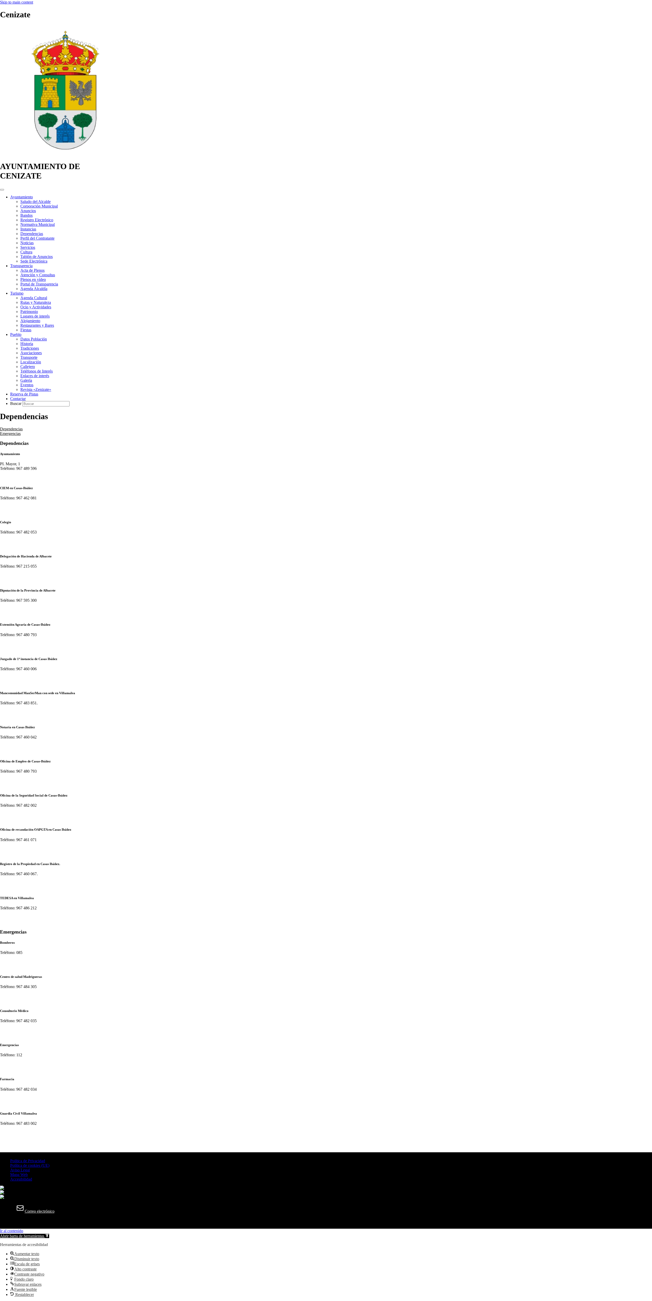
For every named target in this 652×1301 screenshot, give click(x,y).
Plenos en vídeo (33, 279)
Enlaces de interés (34, 376)
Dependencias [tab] (11, 429)
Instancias (28, 229)
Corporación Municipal (39, 206)
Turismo (16, 293)
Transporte (28, 357)
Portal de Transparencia (39, 284)
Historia (26, 343)
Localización (30, 362)
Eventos (26, 385)
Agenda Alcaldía (33, 288)
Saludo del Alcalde (35, 201)
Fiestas (25, 330)
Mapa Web (19, 1174)
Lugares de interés (35, 316)
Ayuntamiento (21, 197)
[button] (24, 1236)
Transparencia (21, 266)
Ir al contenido (11, 1231)
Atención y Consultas (37, 275)
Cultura (26, 252)
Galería (26, 380)
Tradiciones (29, 348)
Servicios (27, 247)
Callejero (27, 366)
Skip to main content (16, 2)
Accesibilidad (21, 1179)
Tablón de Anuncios (36, 256)
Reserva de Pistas (24, 394)
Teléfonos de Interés (36, 371)
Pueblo (15, 334)
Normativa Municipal (37, 224)
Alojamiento (30, 321)
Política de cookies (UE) (29, 1165)
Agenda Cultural (33, 298)
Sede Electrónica (33, 261)
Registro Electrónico (36, 220)
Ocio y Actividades (35, 307)
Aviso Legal (20, 1170)
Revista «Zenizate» (35, 389)
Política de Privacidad (27, 1161)
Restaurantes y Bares (37, 325)
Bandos (26, 215)
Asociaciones (31, 353)
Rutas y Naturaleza (35, 302)
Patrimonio (29, 311)
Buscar (16, 403)
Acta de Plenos (32, 270)
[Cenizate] (65, 154)
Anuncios (28, 211)
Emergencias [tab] (10, 433)
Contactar (18, 398)
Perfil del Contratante (37, 238)
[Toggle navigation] (2, 189)
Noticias (27, 243)
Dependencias (31, 233)
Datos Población (33, 339)
